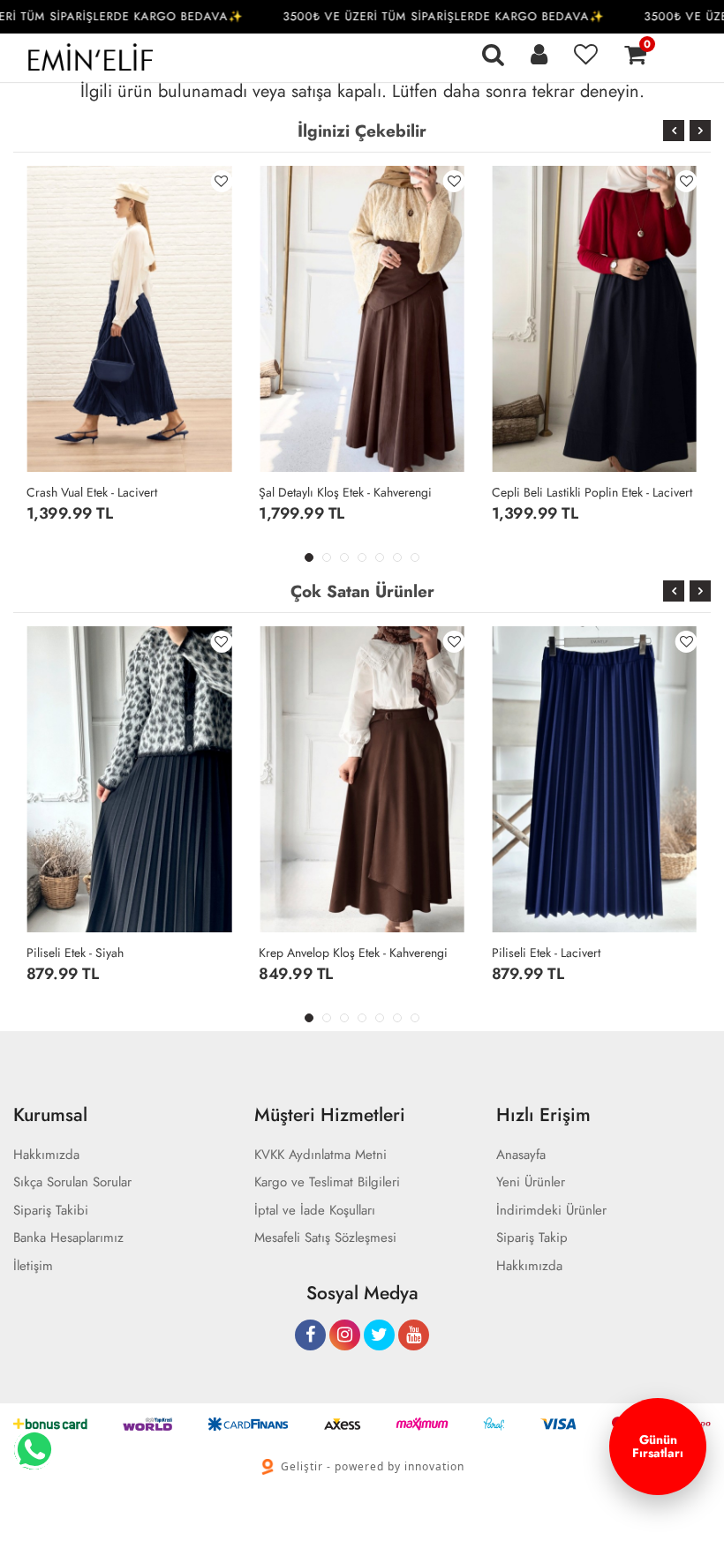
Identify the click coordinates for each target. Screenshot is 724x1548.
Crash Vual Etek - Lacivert (91, 492)
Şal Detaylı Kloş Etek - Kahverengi (345, 492)
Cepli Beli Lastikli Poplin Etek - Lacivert (592, 492)
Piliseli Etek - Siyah (75, 952)
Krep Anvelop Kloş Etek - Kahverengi (353, 952)
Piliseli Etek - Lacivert (546, 952)
